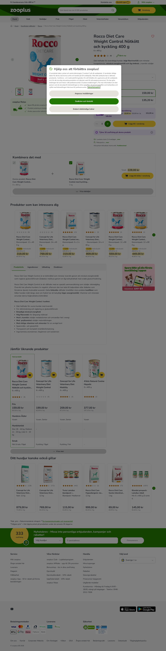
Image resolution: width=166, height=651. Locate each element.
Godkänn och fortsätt (84, 101)
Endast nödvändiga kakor (84, 109)
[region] (84, 89)
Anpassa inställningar (84, 93)
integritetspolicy (94, 87)
